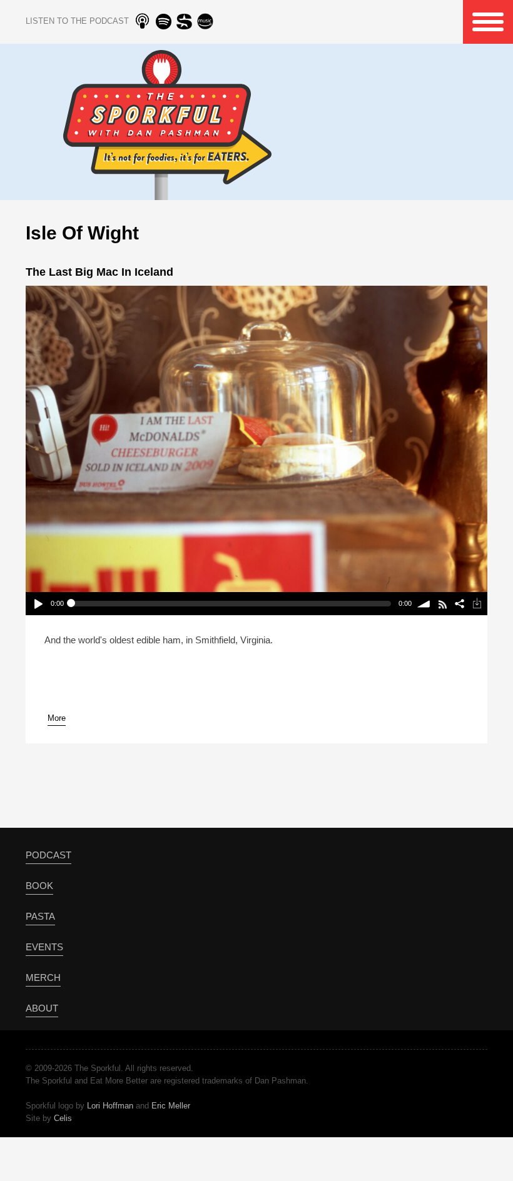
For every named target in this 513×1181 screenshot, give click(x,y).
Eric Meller (170, 1105)
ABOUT (42, 1008)
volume (424, 603)
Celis (63, 1118)
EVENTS (44, 947)
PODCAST (48, 855)
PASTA (40, 916)
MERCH (43, 977)
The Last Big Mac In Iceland (99, 272)
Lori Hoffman (110, 1105)
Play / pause (38, 603)
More (57, 718)
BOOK (39, 885)
